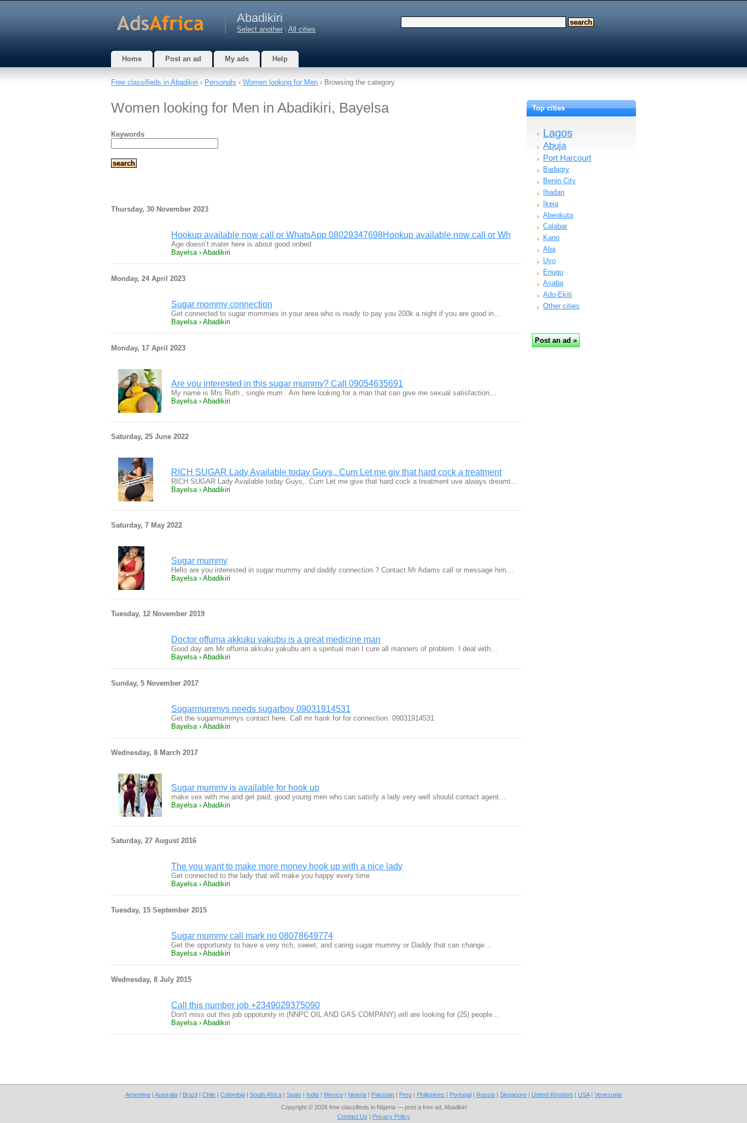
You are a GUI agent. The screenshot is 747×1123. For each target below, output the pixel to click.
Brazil (190, 1094)
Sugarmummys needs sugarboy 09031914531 (261, 708)
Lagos (558, 133)
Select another (260, 29)
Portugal (460, 1094)
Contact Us (352, 1116)
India (312, 1094)
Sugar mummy (199, 560)
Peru (405, 1094)
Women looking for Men (280, 82)
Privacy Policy (391, 1116)
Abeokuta (558, 215)
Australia (166, 1094)
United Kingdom (552, 1094)
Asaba (553, 283)
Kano (551, 237)
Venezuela (608, 1094)
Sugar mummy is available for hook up (245, 787)
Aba (549, 249)
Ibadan (553, 192)
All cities (302, 29)
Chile (208, 1094)
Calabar (555, 226)
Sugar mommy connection (221, 304)
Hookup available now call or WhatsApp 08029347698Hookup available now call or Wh (341, 234)
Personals (220, 82)
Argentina (137, 1094)
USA (584, 1094)
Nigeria (357, 1094)
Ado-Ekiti (557, 294)
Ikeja (550, 204)
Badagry (556, 169)
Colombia (232, 1094)
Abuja (554, 146)
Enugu (553, 272)
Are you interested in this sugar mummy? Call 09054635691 (287, 383)
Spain (294, 1094)
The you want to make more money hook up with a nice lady (286, 866)
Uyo (549, 260)
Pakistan (382, 1094)
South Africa (266, 1094)
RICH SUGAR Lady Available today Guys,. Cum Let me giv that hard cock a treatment (336, 472)
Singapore (513, 1094)
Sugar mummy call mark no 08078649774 (252, 935)
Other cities (561, 306)
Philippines (431, 1094)
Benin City (559, 181)
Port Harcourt (567, 157)
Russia (485, 1094)
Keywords (127, 134)
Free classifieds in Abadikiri (154, 82)
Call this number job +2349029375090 (245, 1005)
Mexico (333, 1094)
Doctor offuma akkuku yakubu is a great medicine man (276, 639)
